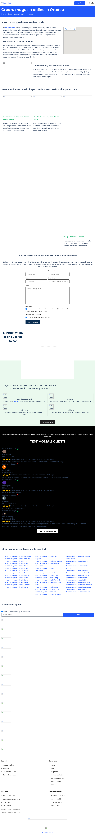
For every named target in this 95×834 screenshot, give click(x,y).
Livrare (52, 785)
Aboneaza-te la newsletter (33, 314)
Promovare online (9, 772)
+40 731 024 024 (9, 796)
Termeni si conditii (57, 778)
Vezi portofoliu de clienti (73, 237)
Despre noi (54, 772)
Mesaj (27, 285)
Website (6, 768)
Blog (52, 768)
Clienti (52, 765)
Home (3, 14)
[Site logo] (6, 3)
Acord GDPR (29, 306)
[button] (47, 363)
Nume (27, 271)
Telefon (28, 278)
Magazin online (8, 765)
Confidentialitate (56, 775)
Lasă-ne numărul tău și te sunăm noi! (17, 612)
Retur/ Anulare (55, 781)
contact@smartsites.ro (11, 799)
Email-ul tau (51, 278)
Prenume (51, 271)
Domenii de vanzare (10, 775)
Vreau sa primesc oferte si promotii (39, 317)
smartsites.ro (10, 28)
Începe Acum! (80, 3)
